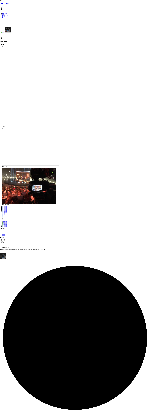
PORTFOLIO (5, 15)
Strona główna (5, 13)
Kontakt (3, 17)
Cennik (3, 16)
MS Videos (4, 3)
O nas (3, 14)
